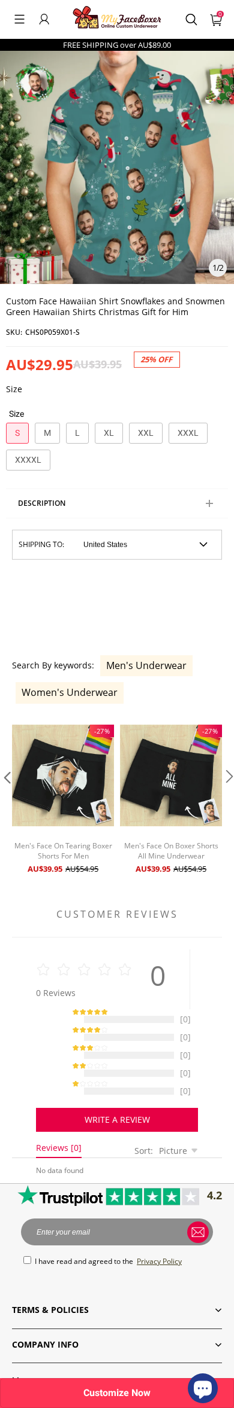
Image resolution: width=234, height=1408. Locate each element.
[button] (19, 19)
